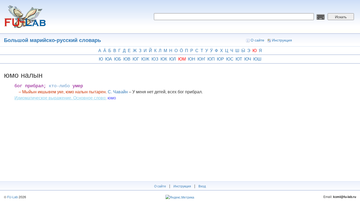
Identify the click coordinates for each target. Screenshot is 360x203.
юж (145, 59)
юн (191, 59)
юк (163, 59)
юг (136, 59)
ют (239, 59)
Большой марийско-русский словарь (52, 40)
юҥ (201, 59)
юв (126, 59)
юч (247, 59)
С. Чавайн (118, 92)
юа (108, 59)
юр (220, 59)
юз (155, 59)
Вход (202, 186)
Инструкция (282, 40)
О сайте (257, 40)
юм (182, 59)
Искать (341, 16)
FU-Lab (12, 197)
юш (257, 59)
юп (211, 59)
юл (172, 59)
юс (229, 59)
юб (117, 59)
